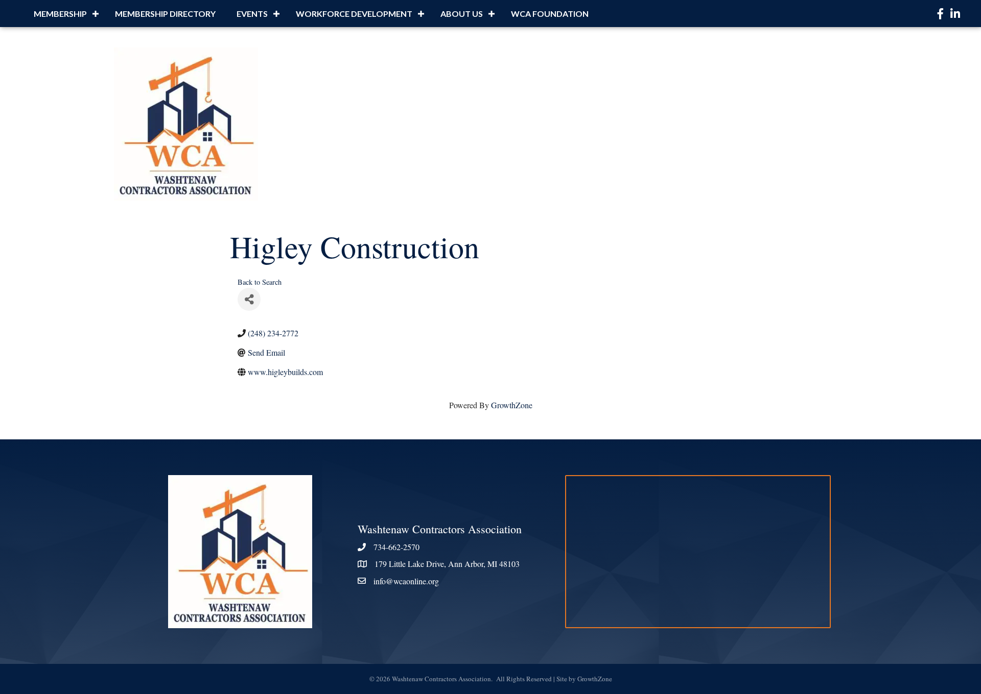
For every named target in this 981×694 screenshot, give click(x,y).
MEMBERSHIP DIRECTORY (165, 13)
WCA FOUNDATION (550, 13)
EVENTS (252, 13)
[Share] (249, 299)
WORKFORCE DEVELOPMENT (354, 13)
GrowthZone (511, 405)
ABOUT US (461, 13)
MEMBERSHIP (60, 13)
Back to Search (260, 282)
